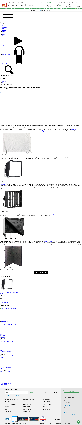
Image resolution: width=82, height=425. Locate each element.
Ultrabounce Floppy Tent (50, 214)
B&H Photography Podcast (47, 409)
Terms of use (42, 423)
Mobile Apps (58, 419)
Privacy (50, 423)
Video (3, 28)
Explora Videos (5, 45)
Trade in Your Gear (70, 408)
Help (72, 2)
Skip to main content (4, 0)
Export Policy (58, 423)
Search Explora (3, 75)
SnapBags (41, 157)
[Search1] (9, 69)
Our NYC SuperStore (27, 402)
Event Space (44, 406)
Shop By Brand (8, 411)
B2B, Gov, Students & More (12, 2)
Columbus (39, 10)
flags (43, 131)
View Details (2, 293)
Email (7, 392)
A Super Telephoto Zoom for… (7, 320)
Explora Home (5, 25)
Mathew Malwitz (5, 321)
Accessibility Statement (68, 423)
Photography (5, 27)
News (1, 318)
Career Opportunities (27, 411)
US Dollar (72, 391)
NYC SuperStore (63, 2)
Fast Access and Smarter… (6, 351)
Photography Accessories (6, 301)
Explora (4, 81)
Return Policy (7, 401)
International (7, 407)
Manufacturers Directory (28, 409)
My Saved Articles (6, 63)
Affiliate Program (26, 407)
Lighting (4, 35)
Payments (7, 406)
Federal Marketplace (46, 401)
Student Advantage (46, 402)
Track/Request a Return (9, 402)
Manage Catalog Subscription (11, 404)
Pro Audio (4, 31)
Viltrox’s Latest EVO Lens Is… (6, 383)
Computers (5, 33)
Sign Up (32, 392)
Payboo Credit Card (27, 406)
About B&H (25, 401)
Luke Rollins (4, 384)
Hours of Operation (27, 404)
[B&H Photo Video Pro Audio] (5, 5)
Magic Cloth (74, 129)
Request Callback (69, 405)
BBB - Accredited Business (8, 419)
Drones (4, 30)
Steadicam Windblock (48, 241)
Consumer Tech (6, 34)
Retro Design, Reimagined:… (6, 367)
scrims (48, 131)
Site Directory (7, 409)
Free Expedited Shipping (69, 414)
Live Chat (76, 2)
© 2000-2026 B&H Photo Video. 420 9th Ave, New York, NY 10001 (16, 423)
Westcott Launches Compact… (7, 335)
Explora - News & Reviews (47, 407)
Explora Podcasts (6, 54)
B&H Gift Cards (67, 412)
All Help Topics (8, 412)
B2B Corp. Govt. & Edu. (46, 404)
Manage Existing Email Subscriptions (12, 395)
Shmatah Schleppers (4, 302)
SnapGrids (2, 184)
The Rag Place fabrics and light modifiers (9, 292)
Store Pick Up (67, 410)
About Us (68, 2)
